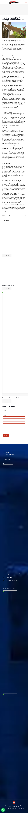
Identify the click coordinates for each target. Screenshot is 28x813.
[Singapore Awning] (14, 2)
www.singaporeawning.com (12, 580)
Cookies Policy (13, 808)
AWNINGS (7, 452)
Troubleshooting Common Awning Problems (11, 397)
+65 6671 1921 (9, 577)
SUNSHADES (7, 459)
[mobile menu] (26, 2)
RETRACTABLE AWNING (10, 454)
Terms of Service (20, 808)
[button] (3, 810)
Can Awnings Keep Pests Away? (8, 285)
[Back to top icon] (14, 802)
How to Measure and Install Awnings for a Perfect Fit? (13, 252)
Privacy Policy (7, 808)
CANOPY (7, 457)
